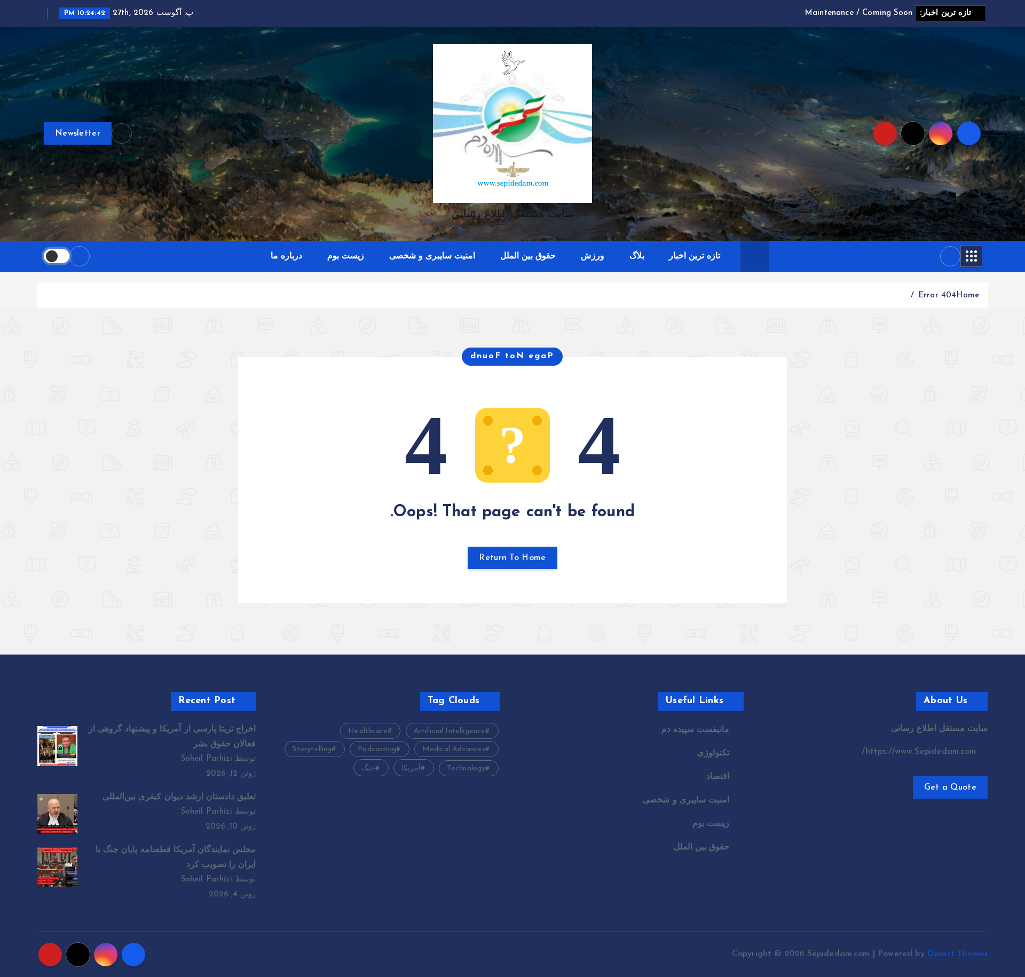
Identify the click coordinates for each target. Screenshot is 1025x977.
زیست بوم (345, 256)
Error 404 (937, 295)
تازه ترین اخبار (694, 256)
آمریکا (411, 769)
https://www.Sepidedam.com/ (920, 751)
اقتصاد (717, 777)
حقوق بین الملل (528, 256)
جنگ (368, 769)
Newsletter (77, 133)
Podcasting (377, 749)
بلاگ (636, 256)
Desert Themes (957, 954)
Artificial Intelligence (450, 731)
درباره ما (286, 256)
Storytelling (312, 749)
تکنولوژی (713, 753)
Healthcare (368, 731)
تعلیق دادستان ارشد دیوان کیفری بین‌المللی (179, 797)
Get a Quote (950, 787)
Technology (466, 769)
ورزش (592, 256)
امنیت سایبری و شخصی (432, 256)
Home (967, 295)
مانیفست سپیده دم (695, 730)
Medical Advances (454, 749)
